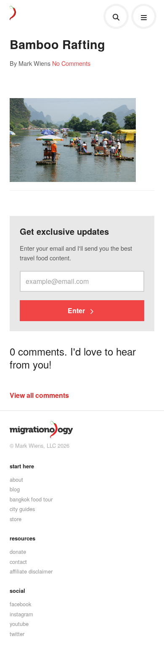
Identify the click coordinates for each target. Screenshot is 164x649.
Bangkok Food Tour (31, 499)
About (16, 479)
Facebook (20, 604)
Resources (22, 538)
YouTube (19, 624)
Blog (15, 489)
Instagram (21, 614)
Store (15, 519)
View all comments (39, 395)
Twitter (17, 634)
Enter (77, 310)
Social (17, 590)
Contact (18, 562)
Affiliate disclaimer (31, 571)
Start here (22, 466)
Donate (18, 552)
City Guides (22, 509)
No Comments (71, 63)
